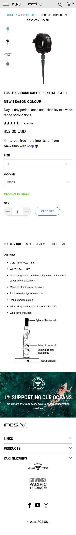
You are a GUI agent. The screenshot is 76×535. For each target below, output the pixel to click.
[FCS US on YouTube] (37, 505)
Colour (9, 174)
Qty (6, 203)
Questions (57, 244)
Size (7, 155)
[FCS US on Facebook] (29, 505)
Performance (13, 244)
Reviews (41, 244)
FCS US (42, 521)
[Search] (60, 3)
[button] (19, 123)
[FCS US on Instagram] (46, 505)
